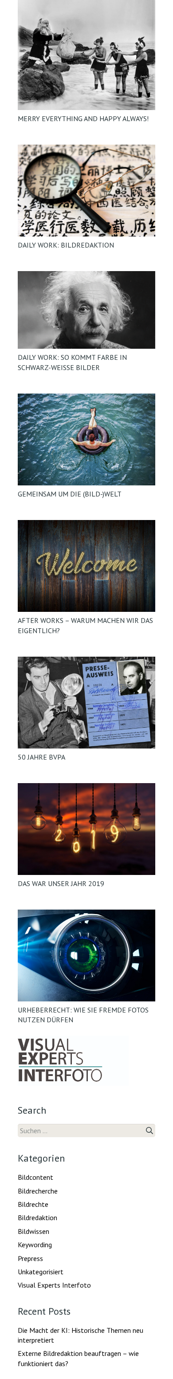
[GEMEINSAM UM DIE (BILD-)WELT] (86, 439)
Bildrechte (33, 1204)
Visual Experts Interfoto (54, 1284)
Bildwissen (33, 1231)
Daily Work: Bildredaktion (66, 244)
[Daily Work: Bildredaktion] (86, 190)
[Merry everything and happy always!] (86, 55)
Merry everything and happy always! (83, 118)
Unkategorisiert (40, 1271)
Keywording (35, 1244)
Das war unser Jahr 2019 (61, 883)
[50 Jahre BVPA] (86, 703)
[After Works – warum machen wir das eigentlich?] (86, 566)
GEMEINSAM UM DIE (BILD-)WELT (70, 493)
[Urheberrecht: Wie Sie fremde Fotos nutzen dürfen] (86, 955)
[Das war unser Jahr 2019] (86, 829)
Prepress (30, 1258)
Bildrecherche (38, 1190)
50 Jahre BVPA (41, 757)
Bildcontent (35, 1177)
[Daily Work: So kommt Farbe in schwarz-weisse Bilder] (86, 310)
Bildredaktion (37, 1217)
